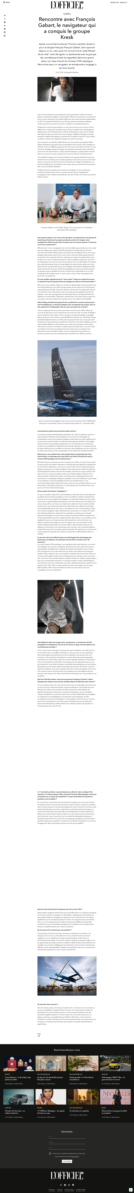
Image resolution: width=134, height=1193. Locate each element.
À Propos (52, 1190)
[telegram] (4, 36)
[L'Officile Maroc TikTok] (69, 1185)
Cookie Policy (80, 1190)
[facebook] (4, 19)
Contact (59, 1190)
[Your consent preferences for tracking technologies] (131, 1190)
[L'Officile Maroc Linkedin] (73, 1185)
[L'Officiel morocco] (67, 5)
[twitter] (4, 29)
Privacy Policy (75, 1156)
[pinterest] (4, 22)
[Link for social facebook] (61, 1185)
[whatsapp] (4, 32)
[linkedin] (4, 25)
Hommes (67, 14)
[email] (4, 15)
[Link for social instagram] (65, 1185)
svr (38, 1036)
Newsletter (115, 2)
